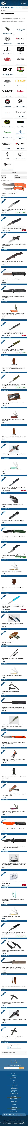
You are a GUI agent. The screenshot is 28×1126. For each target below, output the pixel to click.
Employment (14, 1101)
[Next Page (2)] (20, 1047)
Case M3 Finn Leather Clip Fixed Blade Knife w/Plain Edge (14, 986)
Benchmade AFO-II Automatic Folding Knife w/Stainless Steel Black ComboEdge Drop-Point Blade (13, 846)
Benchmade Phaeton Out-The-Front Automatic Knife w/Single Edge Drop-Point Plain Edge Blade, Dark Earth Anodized (13, 969)
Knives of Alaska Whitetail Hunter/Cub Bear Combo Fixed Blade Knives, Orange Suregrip (14, 192)
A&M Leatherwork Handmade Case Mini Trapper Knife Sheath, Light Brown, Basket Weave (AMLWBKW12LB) (13, 367)
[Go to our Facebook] (12, 1062)
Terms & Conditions (14, 1098)
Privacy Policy (14, 1099)
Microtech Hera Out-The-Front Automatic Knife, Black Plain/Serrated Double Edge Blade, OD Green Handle (13, 350)
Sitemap (14, 1103)
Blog (14, 1080)
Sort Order (16, 175)
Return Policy (14, 1091)
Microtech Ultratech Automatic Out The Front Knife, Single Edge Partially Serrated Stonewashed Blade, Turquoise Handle (13, 606)
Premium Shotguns (14, 1111)
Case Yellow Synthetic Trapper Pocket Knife (11, 916)
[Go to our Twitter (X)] (14, 1062)
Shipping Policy (14, 1090)
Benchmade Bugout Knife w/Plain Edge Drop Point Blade (14, 454)
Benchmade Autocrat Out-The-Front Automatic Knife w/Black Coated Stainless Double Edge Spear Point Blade (14, 708)
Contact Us (14, 1075)
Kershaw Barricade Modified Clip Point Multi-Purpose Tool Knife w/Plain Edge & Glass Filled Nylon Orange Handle (13, 315)
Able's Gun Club (14, 1109)
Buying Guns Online (14, 1087)
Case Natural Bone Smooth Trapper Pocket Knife (12, 675)
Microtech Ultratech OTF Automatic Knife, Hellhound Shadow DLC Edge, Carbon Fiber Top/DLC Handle (13, 332)
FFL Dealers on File (14, 1093)
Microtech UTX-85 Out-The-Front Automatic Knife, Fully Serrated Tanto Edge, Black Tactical (13, 488)
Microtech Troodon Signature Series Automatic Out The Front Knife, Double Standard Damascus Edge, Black (13, 227)
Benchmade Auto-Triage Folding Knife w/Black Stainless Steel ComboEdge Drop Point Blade (13, 760)
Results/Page (3, 175)
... (15, 1047)
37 (17, 1047)
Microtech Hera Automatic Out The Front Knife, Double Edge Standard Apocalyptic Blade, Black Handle (13, 933)
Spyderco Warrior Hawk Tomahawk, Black (10, 691)
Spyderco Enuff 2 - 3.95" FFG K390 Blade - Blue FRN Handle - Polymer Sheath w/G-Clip (12, 624)
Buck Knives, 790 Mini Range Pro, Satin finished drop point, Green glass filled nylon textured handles (13, 725)
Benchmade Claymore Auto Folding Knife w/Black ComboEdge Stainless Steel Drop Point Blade (12, 1037)
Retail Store (14, 1077)
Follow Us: (14, 1060)
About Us (14, 1104)
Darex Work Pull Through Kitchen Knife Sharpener (12, 504)
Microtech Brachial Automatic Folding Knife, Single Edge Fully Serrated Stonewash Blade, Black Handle (13, 554)
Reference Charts (14, 1079)
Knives (4, 10)
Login (14, 1082)
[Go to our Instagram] (16, 1062)
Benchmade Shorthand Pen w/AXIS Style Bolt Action (13, 520)
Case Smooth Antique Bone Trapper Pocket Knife (12, 571)
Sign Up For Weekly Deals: (14, 1065)
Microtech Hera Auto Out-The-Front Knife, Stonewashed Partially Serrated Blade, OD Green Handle (13, 385)
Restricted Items (14, 1088)
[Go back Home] (1, 10)
